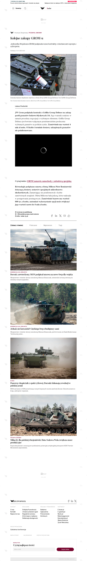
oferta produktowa (43, 535)
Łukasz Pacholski (21, 106)
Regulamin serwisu (28, 514)
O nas (12, 510)
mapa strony (14, 535)
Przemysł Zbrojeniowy (21, 33)
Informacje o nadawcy (29, 516)
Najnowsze (48, 225)
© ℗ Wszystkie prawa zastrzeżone (27, 214)
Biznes (12, 380)
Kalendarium (28, 535)
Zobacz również (16, 225)
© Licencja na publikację (23, 212)
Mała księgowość (63, 516)
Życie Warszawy (63, 522)
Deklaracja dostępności (30, 518)
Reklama (43, 510)
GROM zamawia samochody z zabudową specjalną (49, 181)
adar (49, 8)
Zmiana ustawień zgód (30, 512)
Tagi (60, 225)
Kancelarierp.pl (63, 518)
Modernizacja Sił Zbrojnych (18, 272)
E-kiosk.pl (61, 510)
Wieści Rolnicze (63, 520)
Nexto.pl (60, 514)
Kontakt (13, 512)
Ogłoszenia (44, 512)
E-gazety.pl (61, 512)
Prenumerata (44, 514)
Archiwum (43, 516)
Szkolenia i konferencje (18, 529)
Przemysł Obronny (35, 33)
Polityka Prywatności (29, 510)
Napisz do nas (15, 514)
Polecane (33, 225)
